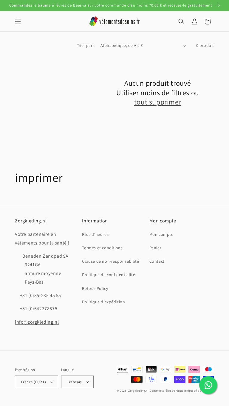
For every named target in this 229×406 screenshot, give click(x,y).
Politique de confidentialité (108, 274)
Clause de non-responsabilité (110, 261)
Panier (155, 247)
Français (74, 382)
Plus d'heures (95, 234)
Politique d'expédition (103, 301)
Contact (157, 261)
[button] (17, 21)
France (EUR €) (33, 382)
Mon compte (161, 234)
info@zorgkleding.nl (37, 322)
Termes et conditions (102, 247)
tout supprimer (157, 102)
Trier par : (86, 45)
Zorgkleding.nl (138, 391)
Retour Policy (95, 288)
